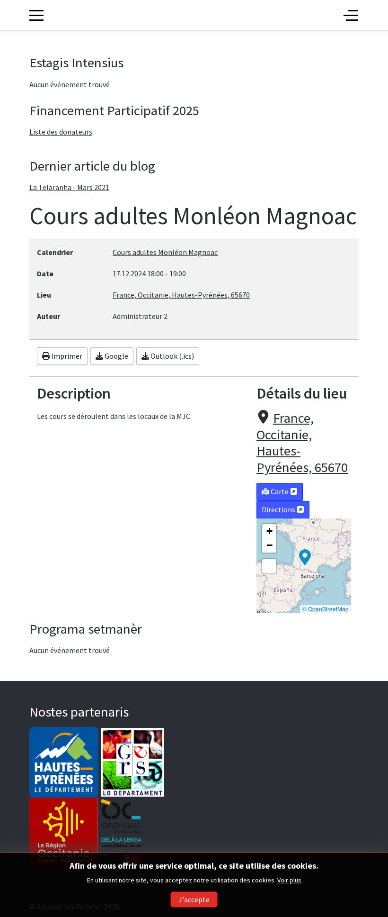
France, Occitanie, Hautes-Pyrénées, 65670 (302, 442)
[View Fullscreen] (269, 566)
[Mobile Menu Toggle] (36, 15)
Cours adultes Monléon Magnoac (165, 252)
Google (115, 356)
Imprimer (66, 356)
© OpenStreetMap (325, 609)
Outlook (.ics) (171, 356)
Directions (279, 509)
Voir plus (289, 880)
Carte (279, 491)
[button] (305, 556)
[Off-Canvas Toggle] (351, 15)
